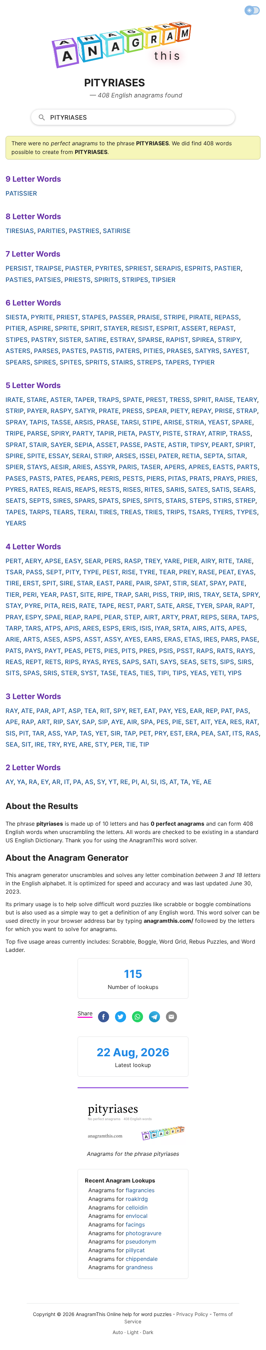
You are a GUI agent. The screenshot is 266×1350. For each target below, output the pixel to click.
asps (72, 639)
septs (39, 500)
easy (73, 561)
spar (224, 605)
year (48, 594)
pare (124, 583)
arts (31, 639)
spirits (106, 279)
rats (225, 650)
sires (62, 500)
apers (174, 467)
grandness (139, 1267)
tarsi (130, 422)
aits (217, 628)
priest (67, 317)
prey (187, 572)
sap (88, 721)
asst (92, 639)
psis (166, 650)
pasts (39, 478)
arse (184, 605)
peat (226, 572)
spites (71, 362)
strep (245, 500)
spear (156, 410)
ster (69, 673)
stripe (174, 317)
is (163, 781)
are (85, 744)
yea (220, 721)
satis (221, 489)
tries (154, 512)
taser (151, 467)
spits (153, 500)
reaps (85, 489)
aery (33, 561)
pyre (33, 605)
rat (251, 721)
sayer (61, 444)
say (72, 721)
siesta (16, 317)
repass (226, 317)
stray (194, 433)
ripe (104, 594)
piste (172, 433)
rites (153, 489)
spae (53, 617)
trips (175, 512)
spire (15, 455)
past (68, 594)
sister (70, 339)
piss (160, 594)
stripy (229, 339)
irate (14, 399)
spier (15, 467)
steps (199, 500)
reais (62, 489)
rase (206, 572)
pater (168, 455)
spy (119, 710)
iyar (162, 628)
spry (250, 594)
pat (226, 710)
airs (199, 628)
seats (16, 500)
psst (185, 650)
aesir (60, 467)
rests (109, 489)
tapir (105, 433)
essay (58, 455)
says (168, 661)
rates (39, 489)
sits (13, 673)
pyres (16, 489)
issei (147, 455)
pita (51, 605)
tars (33, 628)
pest (110, 572)
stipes (17, 339)
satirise (117, 230)
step (132, 617)
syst (89, 673)
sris (50, 673)
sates (198, 489)
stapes (94, 317)
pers (113, 561)
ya (21, 781)
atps (53, 628)
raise (224, 399)
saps (130, 661)
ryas (90, 661)
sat (223, 733)
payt (53, 650)
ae (207, 781)
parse (37, 433)
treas (131, 512)
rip (58, 721)
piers (156, 478)
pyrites (108, 268)
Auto (118, 1332)
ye (196, 781)
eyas (246, 572)
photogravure (143, 1233)
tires (108, 512)
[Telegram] (154, 1017)
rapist (177, 339)
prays (223, 478)
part (145, 605)
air (132, 721)
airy (208, 561)
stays (37, 467)
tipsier (164, 279)
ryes (111, 661)
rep (212, 710)
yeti (217, 673)
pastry (43, 339)
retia (191, 455)
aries (81, 467)
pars (229, 639)
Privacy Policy (192, 1314)
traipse (48, 268)
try (54, 744)
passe (130, 444)
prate (109, 410)
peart (222, 444)
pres (147, 650)
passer (121, 317)
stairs (122, 362)
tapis (38, 422)
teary (247, 399)
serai (81, 455)
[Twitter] (120, 1017)
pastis (101, 350)
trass (239, 433)
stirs (222, 500)
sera (229, 617)
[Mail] (171, 1017)
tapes (16, 512)
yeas (198, 673)
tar (38, 733)
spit (49, 583)
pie (177, 721)
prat (189, 617)
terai (86, 512)
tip (144, 744)
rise (129, 572)
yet (101, 733)
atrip (217, 433)
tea (90, 710)
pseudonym (141, 1241)
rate (87, 605)
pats (13, 650)
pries (247, 478)
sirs (245, 661)
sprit (202, 399)
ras (252, 733)
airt (151, 617)
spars (84, 500)
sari (142, 594)
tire (12, 583)
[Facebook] (103, 1017)
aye (117, 721)
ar (56, 781)
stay (13, 605)
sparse (150, 339)
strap (246, 410)
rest (126, 605)
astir (177, 444)
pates (63, 478)
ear (196, 710)
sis (11, 733)
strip (15, 410)
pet (145, 733)
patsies (48, 279)
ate (27, 710)
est (176, 733)
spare (242, 422)
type (91, 572)
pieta (126, 433)
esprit (167, 328)
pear (112, 617)
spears (18, 362)
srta (180, 628)
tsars (198, 512)
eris (129, 628)
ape (12, 721)
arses (125, 455)
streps (149, 362)
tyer (204, 605)
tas (86, 733)
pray (14, 617)
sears (243, 489)
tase (108, 673)
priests (77, 279)
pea (207, 733)
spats (109, 500)
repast (222, 328)
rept (34, 661)
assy (112, 639)
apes (236, 628)
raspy (61, 410)
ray (12, 710)
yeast (218, 422)
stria (195, 422)
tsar (14, 572)
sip (103, 721)
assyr (104, 467)
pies (111, 650)
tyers (223, 512)
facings (135, 1224)
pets (93, 650)
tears (63, 512)
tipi (163, 673)
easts (223, 467)
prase (107, 422)
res (236, 721)
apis (71, 628)
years (16, 523)
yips (235, 673)
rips (72, 661)
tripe (15, 433)
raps (204, 650)
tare (244, 561)
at (173, 781)
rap (27, 721)
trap (123, 594)
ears (152, 639)
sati (150, 661)
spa (147, 721)
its (237, 733)
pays (33, 650)
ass (54, 733)
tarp (13, 628)
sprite (66, 328)
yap (70, 733)
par (42, 710)
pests (133, 478)
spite (36, 455)
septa (214, 455)
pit (24, 733)
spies (131, 500)
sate (165, 605)
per (116, 744)
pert (13, 561)
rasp (132, 561)
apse (53, 561)
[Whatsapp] (137, 1017)
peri (30, 594)
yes (180, 710)
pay (165, 710)
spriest (138, 268)
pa (77, 781)
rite (225, 561)
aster (60, 399)
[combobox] (133, 117)
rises (132, 489)
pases (16, 478)
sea (12, 744)
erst (31, 583)
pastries (84, 230)
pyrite (42, 317)
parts (247, 467)
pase (249, 639)
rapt (244, 605)
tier (12, 594)
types (247, 512)
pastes (74, 350)
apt (58, 710)
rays (245, 650)
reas (14, 661)
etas (192, 639)
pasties (19, 279)
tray (211, 594)
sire (66, 583)
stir (180, 583)
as (89, 781)
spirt (245, 444)
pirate (200, 317)
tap (130, 733)
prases (179, 350)
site (87, 594)
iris (194, 594)
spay (217, 583)
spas (31, 673)
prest (156, 399)
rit (105, 710)
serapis (167, 268)
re (124, 781)
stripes (135, 279)
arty (169, 617)
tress (179, 399)
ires (211, 639)
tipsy (199, 444)
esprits (198, 268)
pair (143, 583)
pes (163, 721)
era (191, 733)
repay (201, 410)
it (67, 781)
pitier (15, 328)
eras (172, 639)
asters (18, 350)
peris (110, 478)
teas (128, 673)
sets (208, 661)
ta (184, 781)
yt (112, 781)
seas (188, 661)
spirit (90, 328)
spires (45, 362)
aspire (40, 328)
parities (51, 230)
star (85, 583)
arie (13, 639)
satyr (85, 410)
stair (38, 444)
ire (39, 744)
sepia (83, 444)
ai (144, 781)
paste (154, 444)
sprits (96, 362)
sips (227, 661)
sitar (236, 455)
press (132, 410)
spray (16, 422)
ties (147, 673)
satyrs (207, 350)
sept (54, 572)
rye (69, 744)
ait (206, 721)
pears (87, 478)
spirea (203, 339)
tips (179, 673)
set (191, 721)
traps (108, 399)
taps (249, 617)
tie (131, 744)
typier (204, 362)
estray (122, 339)
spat (161, 583)
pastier (227, 268)
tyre (147, 572)
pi (135, 781)
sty (101, 744)
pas (242, 710)
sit (26, 744)
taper (84, 399)
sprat (16, 444)
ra (33, 781)
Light (133, 1332)
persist (19, 268)
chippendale (142, 1258)
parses (46, 350)
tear (167, 572)
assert (193, 328)
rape (92, 617)
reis (69, 605)
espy (33, 617)
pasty (149, 433)
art (43, 721)
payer (37, 410)
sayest (235, 350)
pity (72, 572)
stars (176, 500)
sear (93, 561)
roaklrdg (137, 1198)
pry (160, 733)
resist (142, 328)
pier (190, 561)
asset (106, 444)
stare (37, 399)
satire (96, 339)
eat (150, 710)
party (82, 433)
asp (74, 710)
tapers (177, 362)
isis (145, 628)
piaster (78, 268)
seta (231, 594)
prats (199, 478)
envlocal (137, 1215)
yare (172, 561)
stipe (151, 422)
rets (53, 661)
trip (177, 594)
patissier (21, 193)
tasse (61, 422)
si (154, 781)
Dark (148, 1332)
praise (149, 317)
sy (101, 781)
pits (129, 650)
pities (153, 350)
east (105, 583)
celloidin (137, 1207)
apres (198, 467)
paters (128, 350)
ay (10, 781)
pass (34, 572)
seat (198, 583)
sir (115, 733)
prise (224, 410)
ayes (132, 639)
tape (106, 605)
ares (90, 628)
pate (237, 583)
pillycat (135, 1250)
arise (173, 422)
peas (72, 650)
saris (175, 489)
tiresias (20, 230)
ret (135, 710)
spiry (60, 433)
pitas (177, 478)
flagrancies (140, 1190)
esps (111, 628)
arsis (83, 422)
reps (209, 617)
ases (52, 639)
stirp (103, 455)
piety (179, 410)
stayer (115, 328)
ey (44, 781)
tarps (39, 512)
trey (152, 561)
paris (128, 467)
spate (132, 399)
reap (72, 617)
